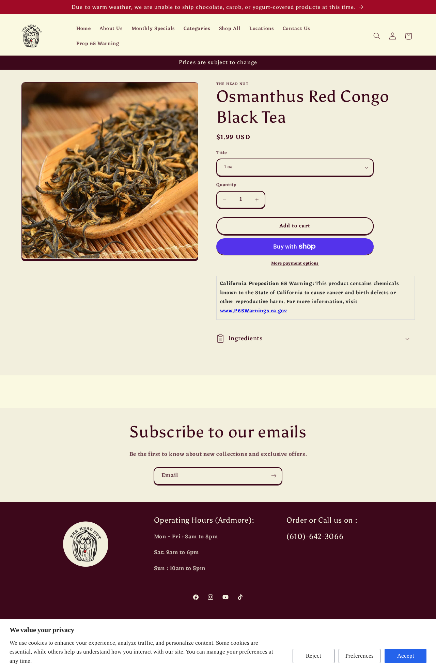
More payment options (295, 263)
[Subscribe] (274, 475)
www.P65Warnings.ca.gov (253, 311)
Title (221, 153)
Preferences (359, 656)
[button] (377, 36)
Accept (405, 656)
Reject (313, 656)
